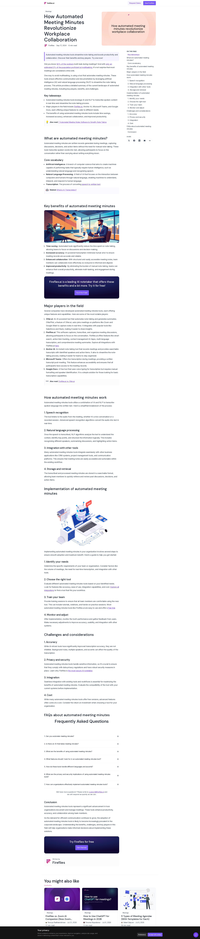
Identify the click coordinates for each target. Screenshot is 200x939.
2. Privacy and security (136, 117)
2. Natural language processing (140, 84)
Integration (53, 447)
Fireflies (58, 862)
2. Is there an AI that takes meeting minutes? (61, 744)
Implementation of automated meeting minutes (138, 94)
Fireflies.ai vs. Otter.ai (66, 381)
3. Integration (133, 120)
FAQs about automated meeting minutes (139, 127)
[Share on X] (129, 140)
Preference (142, 935)
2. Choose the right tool (137, 102)
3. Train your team (135, 105)
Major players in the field (136, 72)
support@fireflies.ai (96, 792)
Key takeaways (133, 55)
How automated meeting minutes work (139, 76)
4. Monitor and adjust (136, 108)
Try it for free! (81, 293)
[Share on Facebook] (134, 140)
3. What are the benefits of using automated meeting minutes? (68, 751)
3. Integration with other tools (139, 87)
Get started (81, 847)
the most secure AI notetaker (80, 671)
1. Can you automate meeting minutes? (59, 736)
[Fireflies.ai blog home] (49, 3)
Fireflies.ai (78, 106)
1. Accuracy (132, 114)
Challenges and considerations (138, 111)
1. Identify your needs (136, 98)
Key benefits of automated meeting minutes (140, 67)
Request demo (135, 3)
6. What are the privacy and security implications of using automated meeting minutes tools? (77, 775)
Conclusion (132, 132)
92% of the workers (65, 64)
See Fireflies (149, 3)
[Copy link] (150, 140)
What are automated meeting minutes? (138, 59)
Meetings (49, 11)
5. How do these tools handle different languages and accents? (68, 767)
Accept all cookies (155, 935)
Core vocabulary (134, 63)
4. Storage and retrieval (137, 90)
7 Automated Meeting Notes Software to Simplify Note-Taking (82, 122)
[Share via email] (144, 140)
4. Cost (130, 123)
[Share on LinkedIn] (139, 140)
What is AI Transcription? (66, 190)
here (57, 346)
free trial (111, 608)
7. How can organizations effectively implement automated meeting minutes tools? (76, 784)
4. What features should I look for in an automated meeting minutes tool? (72, 759)
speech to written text (91, 184)
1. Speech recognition (136, 81)
